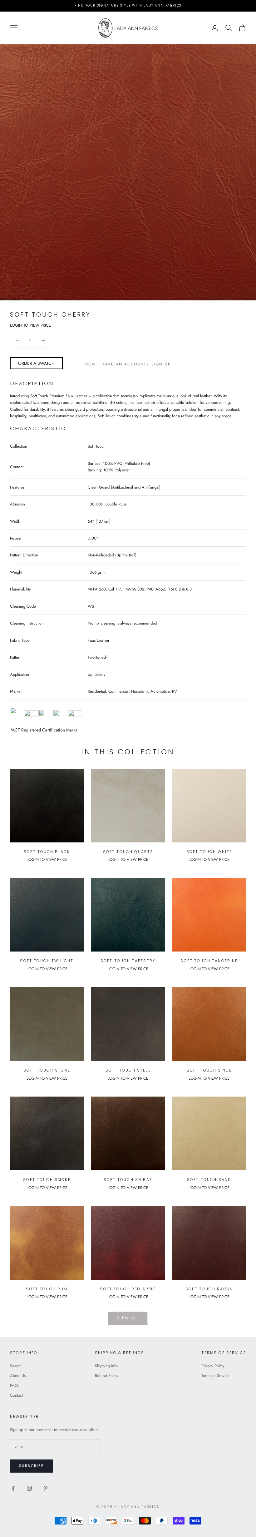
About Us (18, 1376)
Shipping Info (106, 1366)
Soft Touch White (209, 851)
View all (128, 1318)
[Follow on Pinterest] (45, 1488)
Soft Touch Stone (46, 1070)
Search (16, 1366)
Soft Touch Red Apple (128, 1289)
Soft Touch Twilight (46, 960)
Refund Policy (106, 1376)
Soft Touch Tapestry (128, 960)
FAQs (14, 1386)
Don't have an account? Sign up (128, 364)
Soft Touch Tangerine (209, 960)
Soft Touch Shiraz (128, 1179)
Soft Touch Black (47, 851)
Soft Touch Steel (128, 1070)
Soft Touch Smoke (47, 1179)
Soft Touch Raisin (209, 1289)
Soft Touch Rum (46, 1289)
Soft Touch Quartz (128, 851)
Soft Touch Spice (209, 1070)
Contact (16, 1395)
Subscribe (31, 1466)
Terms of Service (215, 1376)
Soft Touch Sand (209, 1179)
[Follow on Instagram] (29, 1488)
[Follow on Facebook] (13, 1488)
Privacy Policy (212, 1366)
